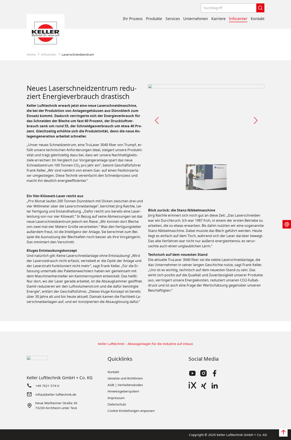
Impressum (116, 398)
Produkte (154, 18)
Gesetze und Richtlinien (125, 378)
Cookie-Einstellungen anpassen (131, 410)
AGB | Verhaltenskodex (125, 385)
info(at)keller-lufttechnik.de (55, 394)
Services (173, 18)
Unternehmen (195, 18)
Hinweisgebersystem (123, 391)
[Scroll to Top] (283, 432)
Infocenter (238, 18)
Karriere (218, 18)
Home (31, 54)
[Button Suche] (260, 7)
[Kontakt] (286, 224)
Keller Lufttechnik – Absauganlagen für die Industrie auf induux (145, 344)
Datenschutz (117, 404)
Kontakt (257, 18)
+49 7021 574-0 (47, 386)
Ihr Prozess (133, 18)
